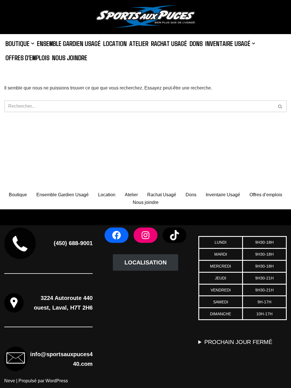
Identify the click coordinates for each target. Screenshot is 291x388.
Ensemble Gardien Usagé (69, 43)
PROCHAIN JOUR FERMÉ (238, 342)
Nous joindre (69, 57)
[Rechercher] (280, 106)
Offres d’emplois (27, 57)
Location (115, 43)
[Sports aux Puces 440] (145, 17)
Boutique (18, 194)
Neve (9, 380)
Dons (196, 43)
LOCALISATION (145, 262)
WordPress (56, 380)
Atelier (138, 43)
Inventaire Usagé (223, 194)
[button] (32, 43)
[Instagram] (145, 235)
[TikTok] (174, 235)
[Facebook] (116, 235)
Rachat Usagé (169, 43)
